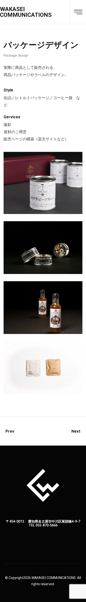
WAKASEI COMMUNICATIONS (26, 12)
